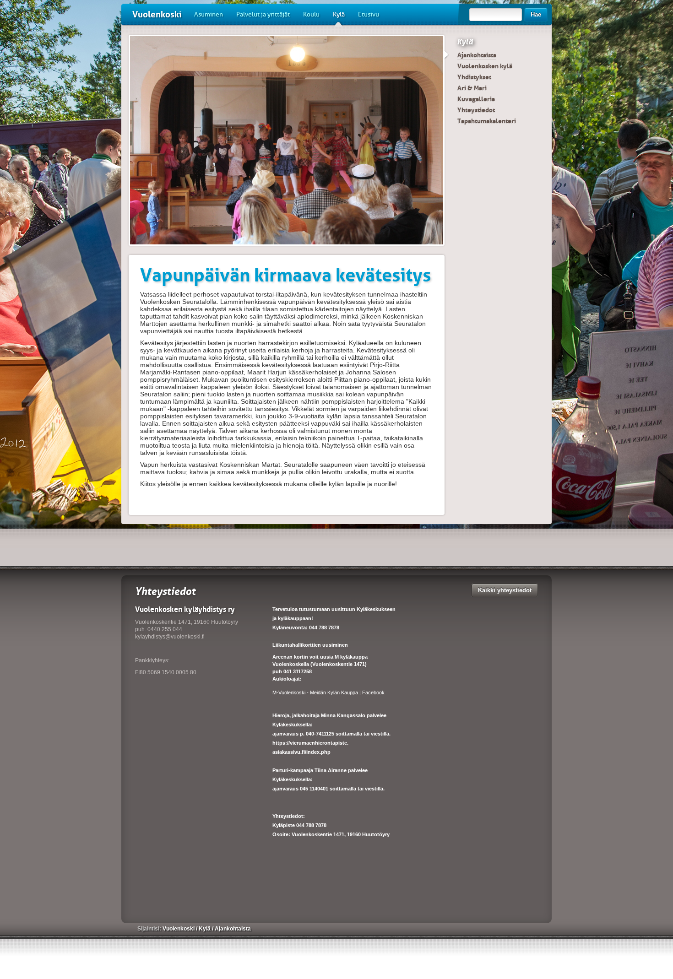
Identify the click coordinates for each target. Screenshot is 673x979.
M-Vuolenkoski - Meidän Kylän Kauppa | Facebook (328, 692)
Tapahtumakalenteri (486, 121)
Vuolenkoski (157, 14)
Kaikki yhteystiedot (505, 590)
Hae (536, 14)
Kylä (339, 14)
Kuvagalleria (476, 99)
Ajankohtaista (476, 55)
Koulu (311, 14)
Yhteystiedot (476, 110)
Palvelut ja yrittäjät (263, 14)
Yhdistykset (474, 77)
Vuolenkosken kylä (484, 66)
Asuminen (208, 14)
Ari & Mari (472, 88)
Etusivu (368, 14)
